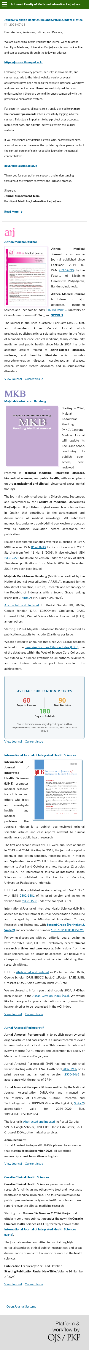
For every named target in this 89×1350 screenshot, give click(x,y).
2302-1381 (27, 895)
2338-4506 (29, 901)
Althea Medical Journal (20, 241)
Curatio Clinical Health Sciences (26, 1177)
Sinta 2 (26, 597)
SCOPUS (57, 315)
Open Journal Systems (21, 1306)
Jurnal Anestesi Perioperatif (24, 1027)
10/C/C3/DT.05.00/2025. (67, 930)
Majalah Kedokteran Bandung (25, 401)
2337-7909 (69, 1069)
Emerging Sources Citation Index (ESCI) (51, 647)
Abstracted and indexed (21, 605)
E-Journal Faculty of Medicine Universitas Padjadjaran (46, 4)
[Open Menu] (4, 4)
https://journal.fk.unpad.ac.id (23, 62)
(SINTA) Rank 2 (56, 310)
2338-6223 (11, 558)
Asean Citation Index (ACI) (50, 995)
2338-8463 (71, 1074)
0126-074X (38, 547)
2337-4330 (66, 270)
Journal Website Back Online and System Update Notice (43, 20)
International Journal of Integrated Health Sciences (40, 755)
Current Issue (34, 379)
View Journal (13, 379)
